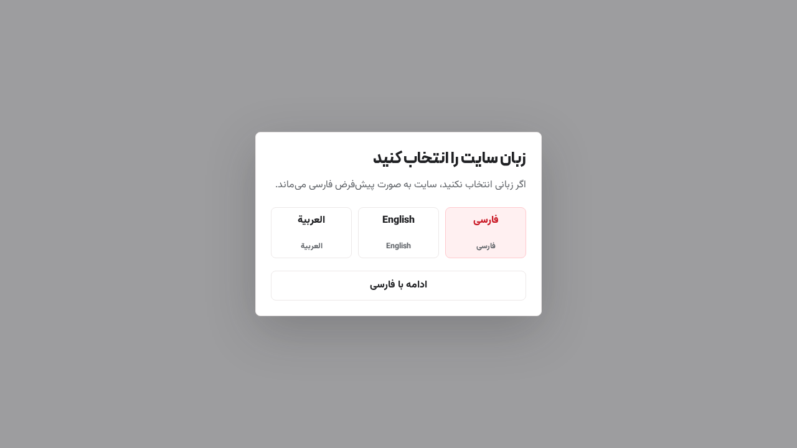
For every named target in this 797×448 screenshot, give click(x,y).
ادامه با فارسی (398, 285)
